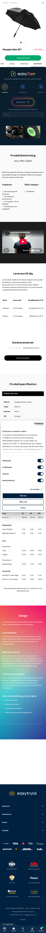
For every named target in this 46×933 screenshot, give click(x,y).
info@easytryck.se (30, 915)
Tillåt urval (23, 502)
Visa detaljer (34, 489)
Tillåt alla (23, 496)
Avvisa (23, 508)
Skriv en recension (23, 358)
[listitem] (14, 132)
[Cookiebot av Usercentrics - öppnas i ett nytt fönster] (34, 424)
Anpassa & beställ (23, 58)
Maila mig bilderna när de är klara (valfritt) (23, 109)
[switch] (40, 467)
